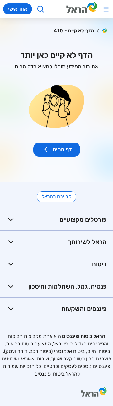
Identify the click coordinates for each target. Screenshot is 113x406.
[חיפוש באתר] (41, 9)
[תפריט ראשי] (106, 9)
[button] (56, 219)
